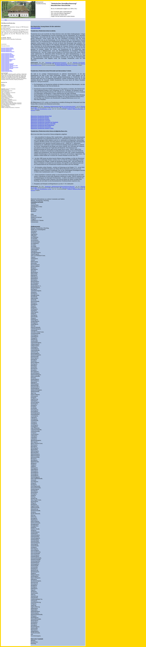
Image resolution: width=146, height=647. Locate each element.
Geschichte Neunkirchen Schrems (6, 71)
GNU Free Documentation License (42, 109)
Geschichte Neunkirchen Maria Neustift (7, 55)
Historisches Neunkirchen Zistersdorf (7, 48)
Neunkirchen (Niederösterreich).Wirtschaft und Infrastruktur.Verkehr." (60, 106)
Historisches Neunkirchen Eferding (40, 119)
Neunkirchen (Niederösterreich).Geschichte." (56, 62)
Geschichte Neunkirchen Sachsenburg (7, 56)
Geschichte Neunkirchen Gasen (6, 70)
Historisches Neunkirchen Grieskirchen (7, 51)
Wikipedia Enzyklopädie (79, 62)
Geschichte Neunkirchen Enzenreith (7, 68)
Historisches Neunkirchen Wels (6, 49)
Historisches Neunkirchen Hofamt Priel (41, 116)
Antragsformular (35, 28)
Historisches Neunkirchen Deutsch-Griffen (42, 128)
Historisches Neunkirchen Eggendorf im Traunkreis (44, 122)
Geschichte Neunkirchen (5, 58)
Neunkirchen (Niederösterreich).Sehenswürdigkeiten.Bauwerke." (60, 186)
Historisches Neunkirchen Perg (6, 50)
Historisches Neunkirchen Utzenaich (40, 120)
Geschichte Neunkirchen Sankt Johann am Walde (9, 65)
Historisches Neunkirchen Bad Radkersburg (42, 125)
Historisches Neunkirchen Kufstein (7, 47)
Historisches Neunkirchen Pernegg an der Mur (43, 123)
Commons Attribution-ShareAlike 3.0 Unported (66, 65)
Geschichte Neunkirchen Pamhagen (7, 64)
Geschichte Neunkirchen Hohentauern (7, 57)
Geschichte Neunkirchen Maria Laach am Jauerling (9, 67)
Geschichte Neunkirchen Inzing (6, 53)
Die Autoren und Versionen (61, 63)
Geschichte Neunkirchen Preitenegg (7, 54)
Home (6, 19)
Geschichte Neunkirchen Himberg (7, 59)
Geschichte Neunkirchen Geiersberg (7, 66)
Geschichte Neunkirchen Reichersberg (7, 63)
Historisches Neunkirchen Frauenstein (41, 126)
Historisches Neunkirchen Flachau (40, 117)
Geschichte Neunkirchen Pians (6, 60)
